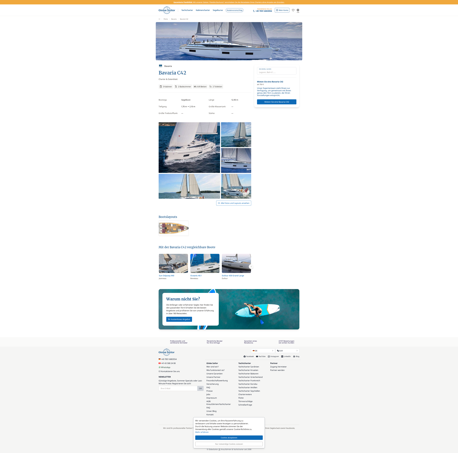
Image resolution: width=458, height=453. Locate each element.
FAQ (208, 387)
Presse (209, 391)
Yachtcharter (225, 404)
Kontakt (210, 414)
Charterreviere (245, 394)
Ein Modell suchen (265, 69)
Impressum (211, 398)
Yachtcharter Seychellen (249, 391)
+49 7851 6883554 (169, 359)
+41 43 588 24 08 (168, 363)
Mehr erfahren (202, 432)
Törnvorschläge (245, 401)
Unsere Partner (213, 377)
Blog (297, 356)
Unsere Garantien (214, 373)
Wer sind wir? (212, 366)
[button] (187, 10)
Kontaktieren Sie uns (170, 371)
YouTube (262, 356)
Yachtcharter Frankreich (249, 380)
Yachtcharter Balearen (248, 373)
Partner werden (277, 370)
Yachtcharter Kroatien (248, 370)
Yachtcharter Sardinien (248, 366)
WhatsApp (165, 367)
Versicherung (212, 384)
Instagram (275, 356)
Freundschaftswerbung (217, 380)
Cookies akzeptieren (229, 437)
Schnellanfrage (245, 404)
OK (200, 388)
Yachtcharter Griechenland (250, 377)
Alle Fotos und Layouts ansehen (235, 203)
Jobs (208, 394)
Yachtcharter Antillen (247, 387)
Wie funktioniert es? (215, 370)
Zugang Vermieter (278, 366)
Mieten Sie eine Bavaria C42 (276, 102)
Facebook (250, 356)
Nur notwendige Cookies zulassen (229, 444)
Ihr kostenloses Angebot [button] (179, 319)
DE (256, 350)
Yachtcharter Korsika (247, 384)
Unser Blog (211, 411)
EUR (281, 350)
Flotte (166, 19)
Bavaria (174, 19)
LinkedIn (287, 356)
